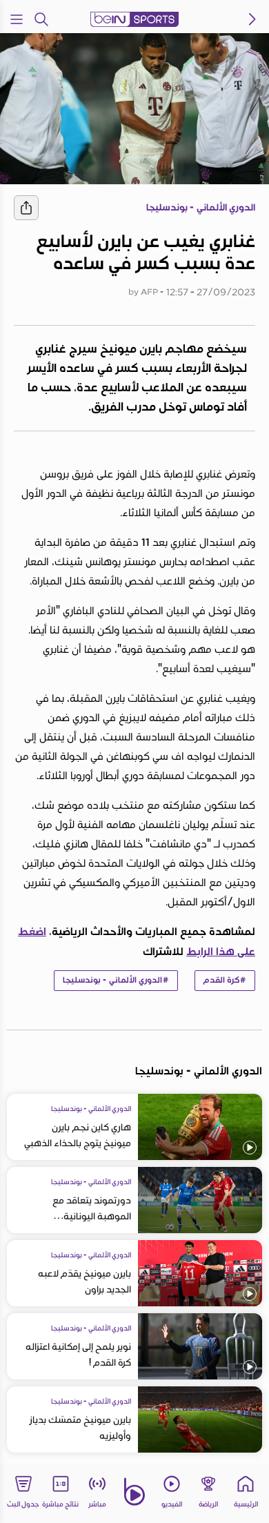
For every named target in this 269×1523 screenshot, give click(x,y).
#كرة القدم (224, 980)
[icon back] (252, 19)
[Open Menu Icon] (16, 19)
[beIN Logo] (134, 19)
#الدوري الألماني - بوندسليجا (116, 980)
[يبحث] (41, 19)
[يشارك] (26, 207)
